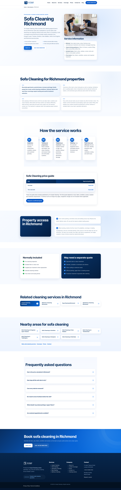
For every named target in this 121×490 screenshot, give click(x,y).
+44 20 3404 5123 (91, 2)
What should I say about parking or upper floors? (40, 405)
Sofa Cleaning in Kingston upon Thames (28, 330)
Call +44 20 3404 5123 (39, 47)
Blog (83, 2)
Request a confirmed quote (35, 200)
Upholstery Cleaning (56, 468)
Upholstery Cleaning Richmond (88, 303)
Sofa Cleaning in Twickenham (87, 330)
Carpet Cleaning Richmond (25, 303)
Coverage (66, 2)
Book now (28, 47)
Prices (71, 2)
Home (48, 2)
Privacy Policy (26, 486)
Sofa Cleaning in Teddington (25, 337)
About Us (54, 2)
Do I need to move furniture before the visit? (39, 396)
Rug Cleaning (55, 470)
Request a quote (88, 477)
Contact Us (77, 2)
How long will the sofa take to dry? (36, 380)
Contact (49, 344)
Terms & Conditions (35, 486)
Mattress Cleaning (56, 472)
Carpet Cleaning (55, 465)
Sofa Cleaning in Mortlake (69, 337)
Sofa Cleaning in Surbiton (48, 330)
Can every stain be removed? (35, 388)
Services (60, 2)
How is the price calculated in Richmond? (38, 372)
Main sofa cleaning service (29, 344)
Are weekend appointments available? (38, 413)
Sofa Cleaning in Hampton (49, 337)
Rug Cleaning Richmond (68, 303)
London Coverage (73, 466)
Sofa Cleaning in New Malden (68, 330)
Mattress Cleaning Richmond (47, 303)
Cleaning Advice (73, 472)
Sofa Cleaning (30, 7)
